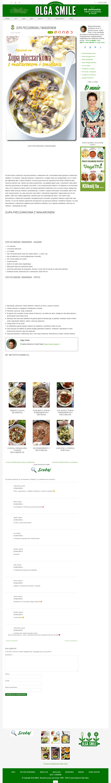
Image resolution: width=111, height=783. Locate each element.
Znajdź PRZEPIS (87, 78)
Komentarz (9, 654)
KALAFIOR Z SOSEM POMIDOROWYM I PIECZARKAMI (65, 412)
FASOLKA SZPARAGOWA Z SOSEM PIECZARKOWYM (17, 450)
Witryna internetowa (11, 687)
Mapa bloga (57, 772)
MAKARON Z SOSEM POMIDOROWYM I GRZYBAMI (41, 412)
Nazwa (7, 674)
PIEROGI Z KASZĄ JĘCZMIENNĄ (17, 411)
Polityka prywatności (27, 772)
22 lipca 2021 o (18, 551)
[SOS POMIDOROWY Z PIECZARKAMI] (41, 445)
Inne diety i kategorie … (90, 72)
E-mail (7, 680)
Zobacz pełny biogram (51, 344)
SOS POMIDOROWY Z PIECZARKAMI (41, 449)
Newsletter (44, 772)
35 (51, 32)
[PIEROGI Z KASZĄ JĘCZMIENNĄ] (17, 407)
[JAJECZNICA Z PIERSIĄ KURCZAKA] (65, 445)
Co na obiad (86, 66)
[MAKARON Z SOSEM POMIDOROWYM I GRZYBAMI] (41, 407)
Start (13, 772)
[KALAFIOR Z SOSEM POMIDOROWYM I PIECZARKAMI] (65, 407)
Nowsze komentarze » (71, 640)
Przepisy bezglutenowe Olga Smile (55, 764)
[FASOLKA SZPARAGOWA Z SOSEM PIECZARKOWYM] (17, 445)
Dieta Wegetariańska (89, 62)
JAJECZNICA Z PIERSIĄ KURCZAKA (65, 449)
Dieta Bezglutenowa (89, 53)
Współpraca (69, 772)
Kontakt (81, 772)
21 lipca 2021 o (18, 488)
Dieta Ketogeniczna (88, 56)
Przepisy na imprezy (89, 75)
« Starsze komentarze (11, 640)
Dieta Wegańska (87, 59)
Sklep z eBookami (55, 775)
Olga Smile (17, 32)
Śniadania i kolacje (88, 69)
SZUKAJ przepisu (94, 772)
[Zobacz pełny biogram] (60, 344)
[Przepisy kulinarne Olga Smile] (55, 11)
